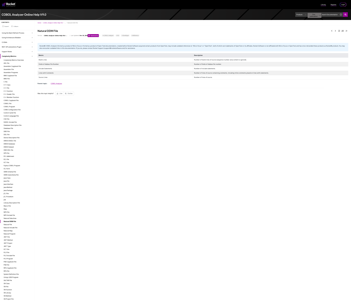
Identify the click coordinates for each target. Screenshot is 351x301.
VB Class (7, 283)
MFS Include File (9, 215)
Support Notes (7, 52)
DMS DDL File (8, 150)
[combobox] (323, 14)
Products (299, 15)
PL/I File (6, 252)
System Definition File (11, 274)
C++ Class (7, 85)
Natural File (8, 225)
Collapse (15, 26)
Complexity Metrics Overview (14, 60)
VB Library (7, 293)
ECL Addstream (9, 156)
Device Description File (11, 138)
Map (5, 209)
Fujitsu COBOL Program (12, 166)
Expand (6, 26)
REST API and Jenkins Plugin (11, 47)
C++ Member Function (11, 97)
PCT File (6, 249)
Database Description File (12, 125)
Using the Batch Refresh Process (13, 33)
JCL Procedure (8, 197)
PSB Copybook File (10, 262)
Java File (6, 181)
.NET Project (8, 243)
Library (323, 5)
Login (343, 5)
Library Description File (12, 203)
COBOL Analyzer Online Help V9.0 (53, 23)
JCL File (6, 193)
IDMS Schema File (10, 172)
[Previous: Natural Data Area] (332, 31)
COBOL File (7, 103)
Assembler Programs (11, 72)
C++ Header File (9, 94)
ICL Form (7, 169)
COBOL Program (9, 107)
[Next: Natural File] (335, 31)
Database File (8, 128)
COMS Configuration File (12, 110)
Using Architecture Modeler (11, 38)
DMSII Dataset (9, 147)
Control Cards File (10, 113)
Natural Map (8, 231)
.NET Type (7, 246)
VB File (6, 287)
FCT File (6, 162)
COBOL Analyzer (109, 35)
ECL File (6, 159)
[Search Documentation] (345, 14)
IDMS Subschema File (11, 175)
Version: (40, 35)
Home (39, 23)
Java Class (7, 178)
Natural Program (9, 234)
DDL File (7, 135)
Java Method (8, 187)
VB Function (8, 290)
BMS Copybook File (10, 76)
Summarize (94, 35)
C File (5, 82)
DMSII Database (9, 144)
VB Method (7, 296)
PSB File (6, 265)
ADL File (6, 63)
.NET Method (8, 240)
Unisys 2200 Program (11, 277)
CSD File (6, 119)
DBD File (7, 131)
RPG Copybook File (10, 268)
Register (333, 5)
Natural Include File (10, 228)
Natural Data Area (10, 218)
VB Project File (9, 299)
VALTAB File (8, 280)
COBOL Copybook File (11, 100)
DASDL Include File (10, 122)
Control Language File (11, 116)
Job (5, 200)
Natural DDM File (10, 221)
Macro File (7, 206)
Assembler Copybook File (12, 66)
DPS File (6, 153)
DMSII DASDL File (10, 141)
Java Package (8, 190)
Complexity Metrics (9, 56)
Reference (136, 35)
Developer (126, 35)
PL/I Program (8, 259)
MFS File (6, 212)
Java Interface (8, 184)
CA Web (4, 42)
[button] (320, 15)
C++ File (6, 88)
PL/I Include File (9, 256)
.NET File (7, 237)
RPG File (6, 271)
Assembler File (9, 69)
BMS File (7, 79)
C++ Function (8, 91)
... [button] (65, 23)
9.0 (118, 35)
